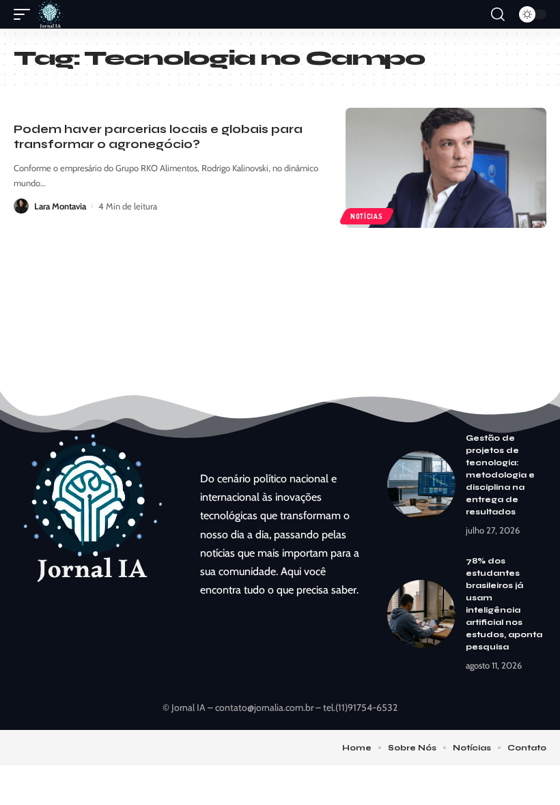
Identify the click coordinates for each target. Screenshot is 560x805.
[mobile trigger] (25, 14)
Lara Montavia (60, 206)
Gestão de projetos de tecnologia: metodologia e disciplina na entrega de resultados (500, 474)
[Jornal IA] (50, 14)
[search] (498, 14)
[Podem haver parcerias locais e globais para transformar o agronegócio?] (446, 168)
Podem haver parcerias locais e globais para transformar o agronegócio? (158, 136)
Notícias (366, 216)
